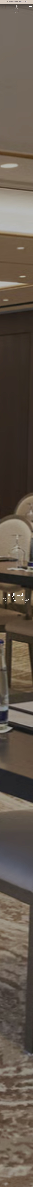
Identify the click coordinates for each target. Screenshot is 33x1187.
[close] (6, 2)
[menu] (30, 6)
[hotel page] (16, 7)
